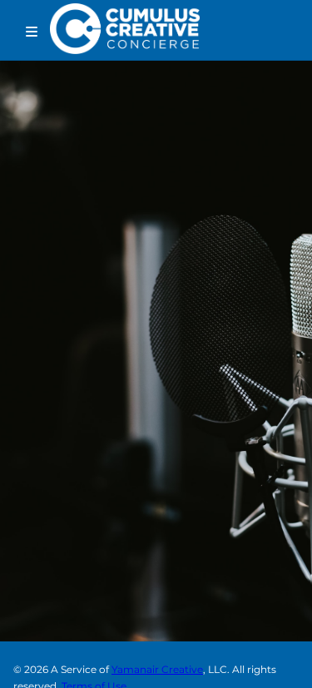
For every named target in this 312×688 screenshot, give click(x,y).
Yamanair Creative (157, 669)
